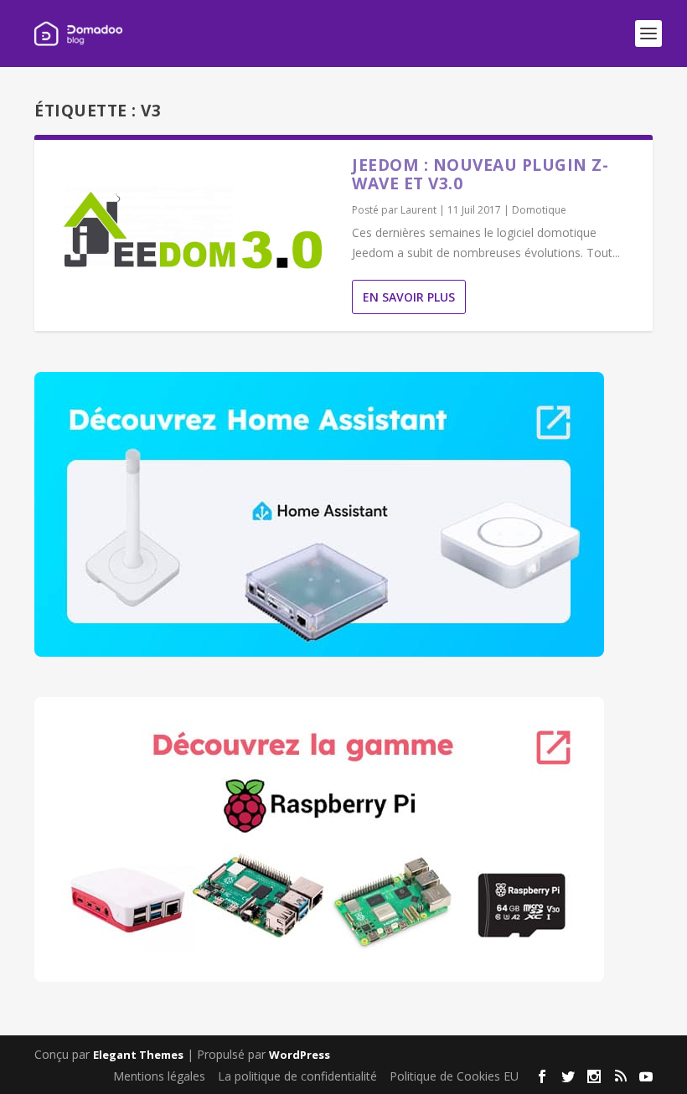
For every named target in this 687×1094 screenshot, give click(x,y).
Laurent (418, 210)
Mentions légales (159, 1076)
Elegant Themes (138, 1054)
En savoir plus (409, 297)
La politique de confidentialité (297, 1076)
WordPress (299, 1054)
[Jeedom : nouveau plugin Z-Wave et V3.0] (193, 231)
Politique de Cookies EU (454, 1076)
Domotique (539, 210)
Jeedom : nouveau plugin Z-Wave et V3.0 (480, 174)
